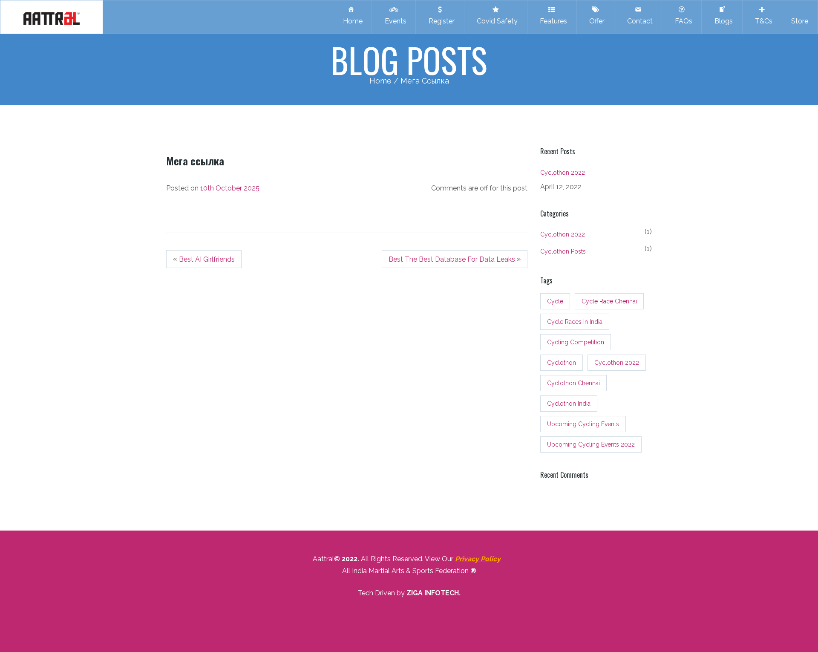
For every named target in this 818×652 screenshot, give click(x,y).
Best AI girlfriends (207, 259)
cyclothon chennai (573, 383)
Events (393, 21)
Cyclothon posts (563, 251)
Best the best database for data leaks (452, 259)
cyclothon (561, 362)
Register (440, 21)
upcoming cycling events (583, 424)
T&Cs (762, 21)
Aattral (323, 559)
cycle (555, 301)
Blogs (722, 21)
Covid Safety (495, 21)
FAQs (681, 21)
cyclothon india (568, 403)
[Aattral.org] (51, 17)
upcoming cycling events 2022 (591, 444)
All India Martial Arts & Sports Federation (405, 571)
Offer (595, 21)
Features (551, 21)
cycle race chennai (609, 301)
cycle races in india (574, 321)
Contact (638, 21)
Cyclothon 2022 (562, 172)
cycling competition (575, 342)
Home (351, 21)
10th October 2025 (229, 188)
